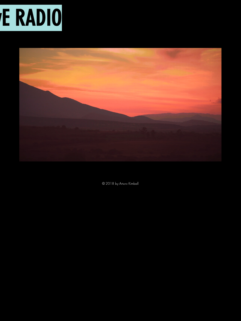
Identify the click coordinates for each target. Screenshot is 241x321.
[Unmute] (33, 155)
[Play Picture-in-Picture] (207, 155)
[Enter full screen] (215, 155)
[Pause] (25, 155)
